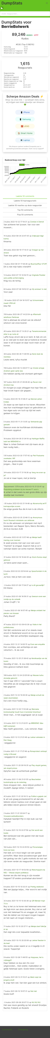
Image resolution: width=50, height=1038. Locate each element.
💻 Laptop (25, 140)
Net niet (33, 991)
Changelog (23, 1029)
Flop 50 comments (25, 214)
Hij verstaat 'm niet (39, 289)
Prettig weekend (37, 887)
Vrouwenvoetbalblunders (13, 816)
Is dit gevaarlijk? (38, 585)
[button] (47, 3)
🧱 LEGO (25, 126)
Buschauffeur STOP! (39, 264)
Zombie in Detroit (37, 222)
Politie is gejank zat (38, 796)
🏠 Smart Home (25, 133)
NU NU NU (36, 1002)
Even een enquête (37, 644)
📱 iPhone (25, 112)
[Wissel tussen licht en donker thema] (2, 8)
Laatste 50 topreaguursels (25, 201)
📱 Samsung (25, 119)
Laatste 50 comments (25, 196)
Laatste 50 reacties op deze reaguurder (25, 205)
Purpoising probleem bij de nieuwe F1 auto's (21, 489)
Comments (7, 1029)
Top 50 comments (25, 210)
